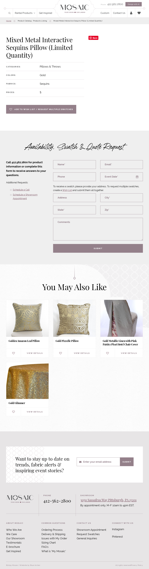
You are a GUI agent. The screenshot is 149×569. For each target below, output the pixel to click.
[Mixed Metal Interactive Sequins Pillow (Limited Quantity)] (118, 74)
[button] (35, 13)
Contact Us (119, 13)
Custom (105, 13)
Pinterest (117, 536)
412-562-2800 (57, 500)
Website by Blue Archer (30, 565)
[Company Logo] (74, 9)
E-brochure (13, 546)
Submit (98, 248)
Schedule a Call (21, 189)
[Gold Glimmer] (27, 389)
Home (8, 21)
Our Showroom (15, 538)
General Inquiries (87, 538)
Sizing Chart (48, 542)
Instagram (118, 529)
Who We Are (14, 529)
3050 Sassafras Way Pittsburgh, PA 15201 (108, 500)
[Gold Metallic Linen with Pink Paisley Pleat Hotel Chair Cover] (121, 328)
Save (95, 37)
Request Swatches (88, 534)
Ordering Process (52, 529)
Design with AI (133, 4)
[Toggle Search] (9, 13)
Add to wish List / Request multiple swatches (43, 109)
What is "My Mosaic (53, 551)
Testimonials (14, 542)
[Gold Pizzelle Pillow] (74, 328)
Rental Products (23, 13)
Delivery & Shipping (53, 534)
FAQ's (44, 546)
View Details (35, 353)
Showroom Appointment (91, 529)
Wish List (67, 190)
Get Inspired (45, 13)
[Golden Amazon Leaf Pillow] (27, 328)
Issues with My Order (54, 538)
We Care (11, 534)
